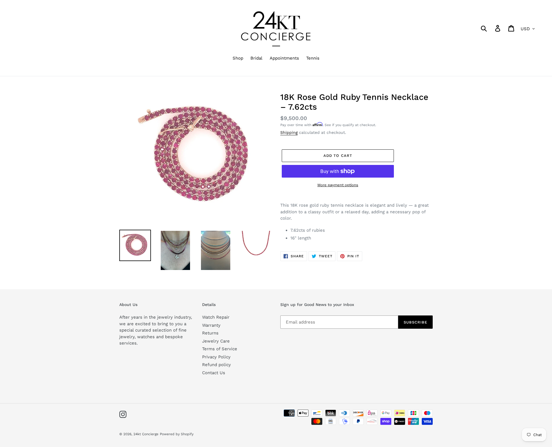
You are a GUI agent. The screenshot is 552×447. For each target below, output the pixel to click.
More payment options (337, 185)
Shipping (289, 132)
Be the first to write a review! (276, 393)
